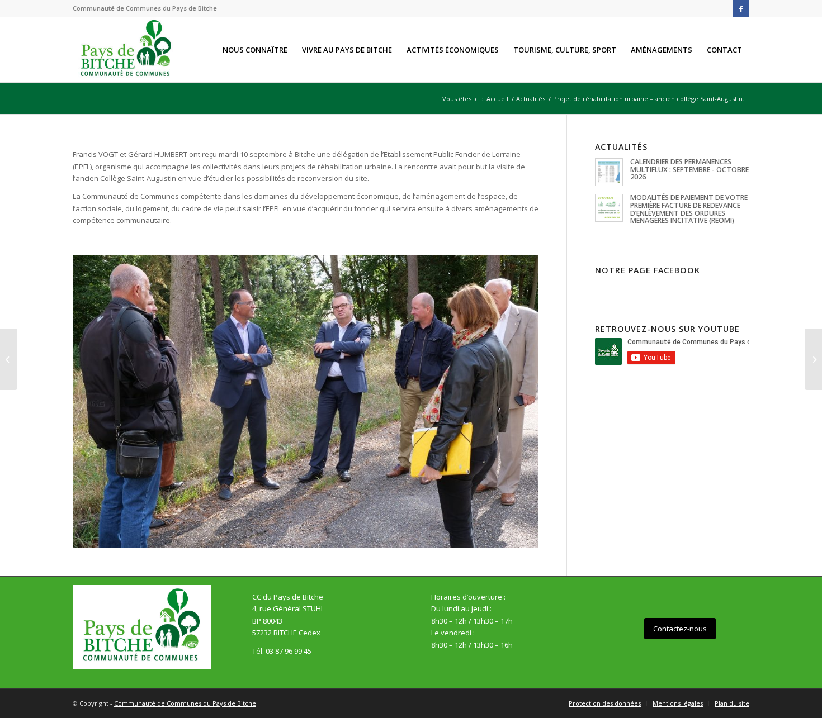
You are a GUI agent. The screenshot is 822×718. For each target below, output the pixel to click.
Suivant (513, 401)
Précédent (98, 401)
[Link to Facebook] (741, 8)
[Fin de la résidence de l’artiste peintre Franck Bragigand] (8, 359)
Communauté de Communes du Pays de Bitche (185, 703)
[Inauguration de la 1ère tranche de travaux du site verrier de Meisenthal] (813, 359)
